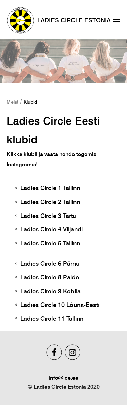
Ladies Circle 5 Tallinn (50, 243)
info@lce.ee (63, 378)
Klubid (30, 102)
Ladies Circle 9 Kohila (50, 291)
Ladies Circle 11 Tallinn (53, 318)
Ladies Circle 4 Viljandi (51, 229)
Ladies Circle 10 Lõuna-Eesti (59, 304)
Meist (12, 102)
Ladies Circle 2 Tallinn (50, 201)
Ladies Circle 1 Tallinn (50, 188)
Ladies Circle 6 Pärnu (49, 263)
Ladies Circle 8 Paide (49, 277)
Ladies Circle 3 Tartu (48, 215)
